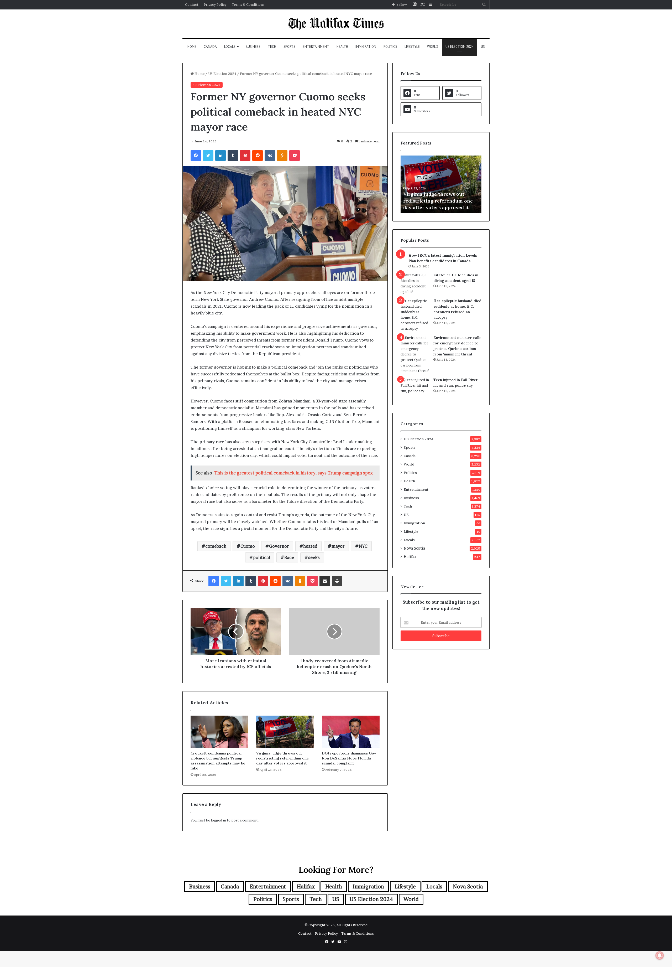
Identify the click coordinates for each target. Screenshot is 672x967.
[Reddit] (257, 155)
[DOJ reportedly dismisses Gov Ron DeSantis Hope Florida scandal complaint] (351, 732)
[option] (441, 184)
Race (289, 557)
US (483, 46)
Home (191, 46)
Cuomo (247, 546)
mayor (338, 546)
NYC (363, 546)
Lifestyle (412, 46)
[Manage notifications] (659, 955)
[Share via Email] (324, 581)
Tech (272, 46)
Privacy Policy (215, 4)
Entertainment (316, 46)
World (432, 46)
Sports (289, 46)
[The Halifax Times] (336, 23)
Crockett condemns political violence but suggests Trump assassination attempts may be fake (218, 761)
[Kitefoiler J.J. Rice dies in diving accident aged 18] (415, 283)
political (261, 557)
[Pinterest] (245, 155)
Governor (279, 546)
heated (310, 546)
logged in (218, 820)
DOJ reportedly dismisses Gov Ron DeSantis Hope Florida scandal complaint (349, 758)
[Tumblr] (233, 155)
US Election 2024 (459, 46)
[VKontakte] (270, 155)
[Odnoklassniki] (282, 155)
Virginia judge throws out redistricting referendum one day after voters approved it (282, 758)
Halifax (410, 556)
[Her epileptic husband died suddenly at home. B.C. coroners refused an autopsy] (415, 314)
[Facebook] (196, 155)
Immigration (365, 46)
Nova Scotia (414, 548)
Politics (390, 46)
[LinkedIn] (220, 155)
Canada (210, 46)
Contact (191, 4)
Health (342, 46)
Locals (229, 46)
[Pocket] (294, 155)
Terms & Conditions (248, 4)
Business (253, 46)
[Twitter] (208, 155)
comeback (215, 546)
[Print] (337, 581)
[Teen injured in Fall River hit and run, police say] (415, 387)
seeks (314, 557)
